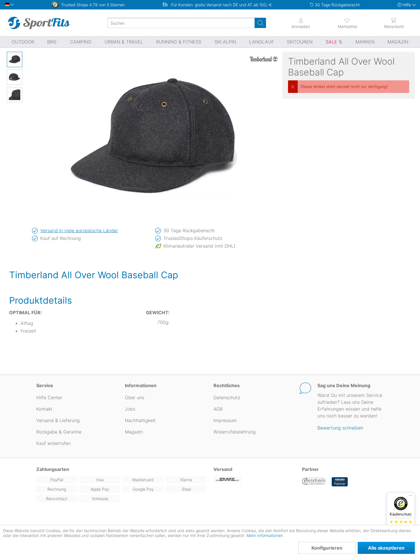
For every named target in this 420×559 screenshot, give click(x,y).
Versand (222, 469)
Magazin (134, 432)
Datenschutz (226, 397)
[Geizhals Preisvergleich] (314, 482)
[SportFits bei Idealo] (340, 481)
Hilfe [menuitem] (407, 4)
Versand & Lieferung (58, 420)
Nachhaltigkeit (140, 420)
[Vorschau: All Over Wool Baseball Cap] (14, 59)
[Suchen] (260, 23)
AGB (218, 409)
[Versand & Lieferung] (254, 479)
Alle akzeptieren (386, 548)
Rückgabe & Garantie (58, 432)
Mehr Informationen (265, 535)
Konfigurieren (326, 548)
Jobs (130, 409)
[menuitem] (347, 22)
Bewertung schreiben (340, 428)
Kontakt (44, 409)
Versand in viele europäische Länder (79, 230)
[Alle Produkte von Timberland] (264, 59)
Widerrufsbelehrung (234, 432)
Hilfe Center (49, 397)
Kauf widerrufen (53, 443)
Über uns (134, 397)
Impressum (225, 420)
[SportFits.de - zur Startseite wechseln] (38, 23)
